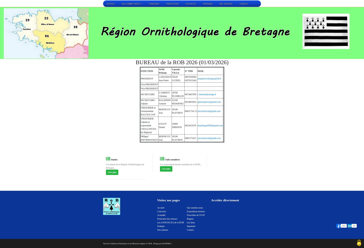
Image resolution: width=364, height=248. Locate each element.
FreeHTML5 (166, 244)
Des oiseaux (226, 4)
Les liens (191, 222)
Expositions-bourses (196, 211)
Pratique (207, 4)
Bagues (190, 219)
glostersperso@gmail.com (209, 102)
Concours (154, 4)
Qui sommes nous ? (132, 4)
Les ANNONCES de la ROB (170, 222)
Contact (243, 4)
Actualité (191, 4)
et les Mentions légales (137, 244)
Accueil (111, 4)
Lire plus (112, 172)
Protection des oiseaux (167, 219)
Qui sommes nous (195, 208)
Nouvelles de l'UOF (196, 215)
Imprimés (191, 226)
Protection (172, 4)
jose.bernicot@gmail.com (209, 111)
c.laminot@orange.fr (207, 94)
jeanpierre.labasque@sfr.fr (209, 78)
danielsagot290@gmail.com (210, 125)
